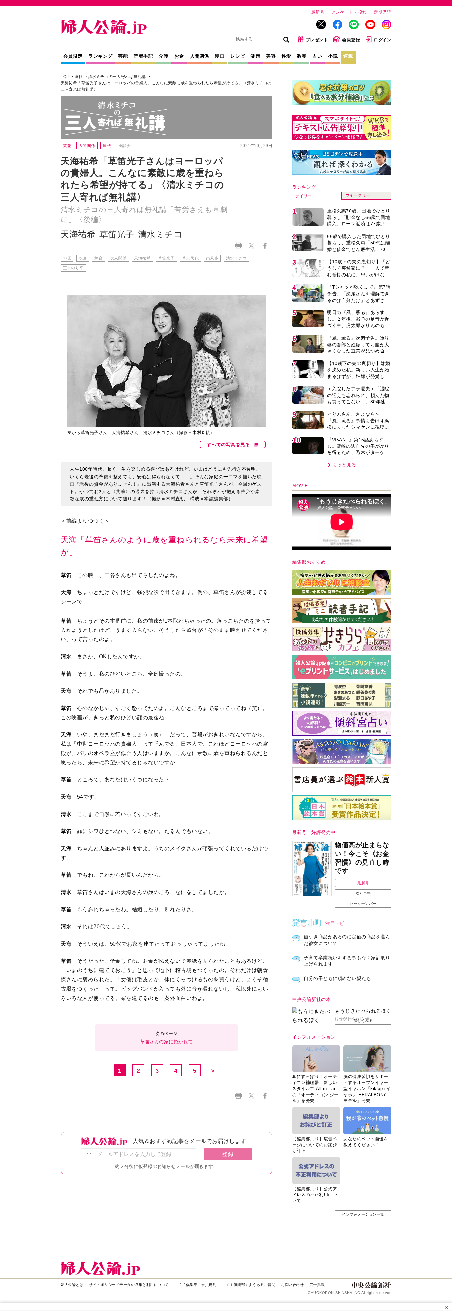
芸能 (123, 56)
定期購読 (382, 12)
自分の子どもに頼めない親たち (337, 978)
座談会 (124, 145)
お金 (179, 56)
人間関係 (199, 56)
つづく (96, 521)
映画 (83, 258)
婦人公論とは (72, 1285)
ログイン (382, 39)
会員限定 (72, 56)
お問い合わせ (292, 1285)
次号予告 (363, 893)
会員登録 (351, 39)
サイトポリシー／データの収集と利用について (129, 1285)
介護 (163, 56)
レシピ (237, 56)
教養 (302, 56)
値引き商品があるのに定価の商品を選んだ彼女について (347, 940)
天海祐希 (142, 258)
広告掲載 (317, 1285)
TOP (65, 76)
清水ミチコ (236, 258)
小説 (333, 56)
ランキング (100, 56)
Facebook (265, 245)
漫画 (219, 56)
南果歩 (212, 258)
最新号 (318, 12)
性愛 (286, 56)
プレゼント (317, 39)
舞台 (98, 258)
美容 (271, 56)
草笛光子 (166, 258)
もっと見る (344, 464)
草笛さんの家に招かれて (166, 1041)
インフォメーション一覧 (363, 1214)
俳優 (67, 258)
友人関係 (118, 258)
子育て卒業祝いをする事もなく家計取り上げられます (347, 961)
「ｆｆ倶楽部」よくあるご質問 (248, 1285)
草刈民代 (190, 258)
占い (317, 56)
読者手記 (143, 56)
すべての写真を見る (228, 444)
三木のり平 (73, 268)
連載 (348, 56)
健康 (255, 56)
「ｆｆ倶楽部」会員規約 (196, 1285)
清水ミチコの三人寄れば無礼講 (117, 76)
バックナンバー (363, 904)
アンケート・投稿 (349, 12)
